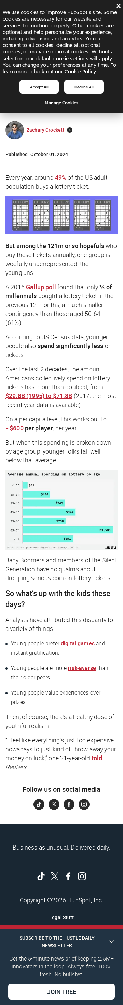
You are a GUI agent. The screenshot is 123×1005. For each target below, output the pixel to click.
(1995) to (38, 396)
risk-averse (82, 668)
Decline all (84, 87)
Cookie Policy (80, 71)
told (97, 758)
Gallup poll (41, 287)
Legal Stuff (61, 917)
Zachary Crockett (45, 130)
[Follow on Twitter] (54, 804)
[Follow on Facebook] (69, 804)
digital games (78, 643)
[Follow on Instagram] (84, 804)
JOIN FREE (61, 992)
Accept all (39, 87)
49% (60, 177)
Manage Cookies (61, 102)
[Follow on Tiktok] (38, 804)
